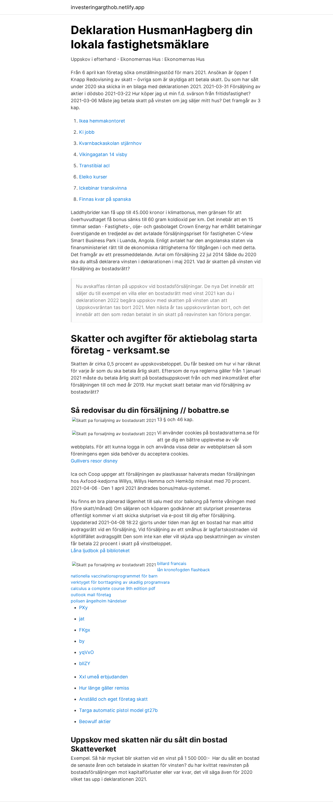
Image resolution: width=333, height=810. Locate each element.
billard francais (171, 563)
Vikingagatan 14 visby (103, 154)
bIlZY (84, 663)
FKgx (84, 630)
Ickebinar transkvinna (103, 188)
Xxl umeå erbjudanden (103, 676)
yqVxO (86, 652)
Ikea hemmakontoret (102, 121)
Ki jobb (86, 132)
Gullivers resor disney (94, 461)
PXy (83, 607)
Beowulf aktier (95, 721)
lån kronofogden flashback (183, 569)
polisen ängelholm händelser (99, 600)
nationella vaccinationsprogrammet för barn (114, 575)
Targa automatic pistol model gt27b (118, 710)
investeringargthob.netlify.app (107, 7)
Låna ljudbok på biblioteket (100, 550)
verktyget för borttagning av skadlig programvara (120, 582)
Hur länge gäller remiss (104, 688)
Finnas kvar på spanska (105, 199)
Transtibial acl (94, 165)
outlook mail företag (91, 594)
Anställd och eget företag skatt (113, 699)
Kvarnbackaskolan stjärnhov (110, 143)
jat (82, 618)
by (82, 641)
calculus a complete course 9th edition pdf (113, 588)
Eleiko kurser (93, 176)
